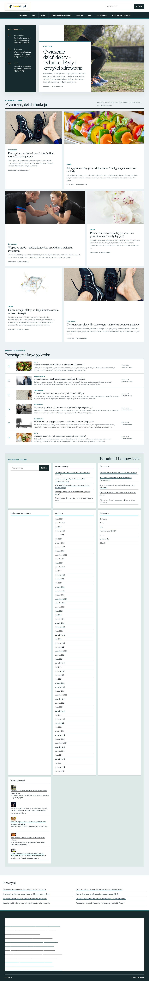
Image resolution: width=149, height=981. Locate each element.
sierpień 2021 (59, 655)
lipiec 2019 (58, 755)
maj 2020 (58, 715)
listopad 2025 (59, 551)
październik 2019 (61, 743)
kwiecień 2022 (60, 643)
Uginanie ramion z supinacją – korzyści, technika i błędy (59, 393)
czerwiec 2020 (60, 711)
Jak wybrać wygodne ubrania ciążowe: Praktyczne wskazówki (31, 957)
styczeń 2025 (59, 587)
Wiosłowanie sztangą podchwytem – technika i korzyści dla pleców (64, 421)
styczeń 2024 (59, 623)
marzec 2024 (59, 619)
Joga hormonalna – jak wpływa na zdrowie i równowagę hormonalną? (33, 969)
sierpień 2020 (60, 703)
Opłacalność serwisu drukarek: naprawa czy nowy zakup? (28, 937)
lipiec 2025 (59, 563)
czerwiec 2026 (60, 523)
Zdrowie (79, 15)
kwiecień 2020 (60, 719)
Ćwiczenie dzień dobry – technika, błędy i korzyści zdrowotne (62, 59)
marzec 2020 (59, 723)
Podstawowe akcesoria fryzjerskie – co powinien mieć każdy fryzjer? (112, 234)
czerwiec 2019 (60, 759)
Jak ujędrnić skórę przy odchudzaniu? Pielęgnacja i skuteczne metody (102, 169)
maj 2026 (58, 527)
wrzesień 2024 (60, 603)
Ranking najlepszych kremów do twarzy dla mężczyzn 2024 (30, 949)
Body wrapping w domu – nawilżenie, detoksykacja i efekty (29, 965)
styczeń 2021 (59, 683)
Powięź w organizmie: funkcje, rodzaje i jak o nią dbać (118, 472)
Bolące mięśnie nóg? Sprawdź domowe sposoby (27, 853)
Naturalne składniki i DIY (61, 15)
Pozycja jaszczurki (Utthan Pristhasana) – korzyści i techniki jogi (31, 941)
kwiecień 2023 (60, 627)
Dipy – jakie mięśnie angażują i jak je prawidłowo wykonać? (29, 945)
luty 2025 (58, 583)
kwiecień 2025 (60, 575)
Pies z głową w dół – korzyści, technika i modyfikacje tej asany (31, 154)
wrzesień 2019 (60, 747)
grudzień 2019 (60, 735)
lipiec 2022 (59, 631)
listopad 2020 (59, 691)
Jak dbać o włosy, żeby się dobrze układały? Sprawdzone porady (22, 40)
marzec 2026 (59, 535)
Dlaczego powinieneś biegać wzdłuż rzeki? (22, 933)
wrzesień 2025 (60, 559)
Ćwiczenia (23, 15)
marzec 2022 (59, 647)
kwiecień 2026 (60, 531)
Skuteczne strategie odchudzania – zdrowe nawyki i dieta (28, 961)
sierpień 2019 (59, 751)
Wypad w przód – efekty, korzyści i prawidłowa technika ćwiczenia (40, 249)
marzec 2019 (59, 771)
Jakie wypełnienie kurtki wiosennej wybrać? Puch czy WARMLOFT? (32, 925)
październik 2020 (61, 695)
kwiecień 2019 (60, 767)
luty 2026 (58, 539)
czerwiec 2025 (60, 567)
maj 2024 (58, 615)
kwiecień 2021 (60, 671)
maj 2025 (58, 571)
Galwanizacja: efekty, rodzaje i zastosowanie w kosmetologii (33, 311)
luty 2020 (58, 727)
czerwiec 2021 (60, 663)
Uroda (43, 15)
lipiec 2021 (58, 659)
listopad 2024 (59, 595)
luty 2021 (58, 679)
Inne (90, 15)
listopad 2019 (59, 739)
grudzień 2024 (60, 591)
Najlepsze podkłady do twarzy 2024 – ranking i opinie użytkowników (33, 953)
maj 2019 (58, 763)
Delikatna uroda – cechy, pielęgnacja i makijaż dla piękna (59, 378)
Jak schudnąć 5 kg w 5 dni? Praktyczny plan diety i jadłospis (30, 929)
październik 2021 (61, 651)
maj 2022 (58, 639)
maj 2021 (58, 667)
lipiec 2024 (59, 611)
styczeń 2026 (59, 543)
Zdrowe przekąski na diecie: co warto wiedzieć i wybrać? (59, 364)
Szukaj (139, 6)
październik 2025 (61, 555)
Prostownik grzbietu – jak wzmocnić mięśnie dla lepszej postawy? (63, 407)
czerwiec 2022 (60, 635)
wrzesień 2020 (60, 699)
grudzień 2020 (60, 687)
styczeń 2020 (59, 731)
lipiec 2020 (59, 707)
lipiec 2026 (59, 519)
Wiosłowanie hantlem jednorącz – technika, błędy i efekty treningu (23, 54)
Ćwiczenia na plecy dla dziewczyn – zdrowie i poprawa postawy (103, 324)
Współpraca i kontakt (121, 15)
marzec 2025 (59, 579)
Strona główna (137, 977)
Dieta (34, 15)
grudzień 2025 (60, 547)
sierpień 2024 (60, 607)
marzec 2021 (59, 675)
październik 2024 (61, 599)
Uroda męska (102, 15)
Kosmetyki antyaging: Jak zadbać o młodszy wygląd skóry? (22, 68)
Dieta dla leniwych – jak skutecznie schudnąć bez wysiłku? (60, 435)
